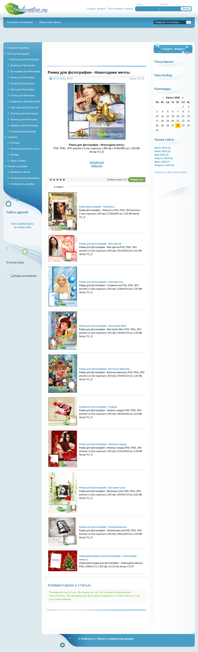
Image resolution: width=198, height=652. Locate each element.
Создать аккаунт (96, 8)
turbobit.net (97, 162)
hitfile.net (96, 165)
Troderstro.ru (88, 638)
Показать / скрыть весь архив (170, 172)
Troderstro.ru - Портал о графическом (25, 8)
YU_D (140, 78)
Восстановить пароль (120, 8)
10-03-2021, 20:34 (63, 78)
